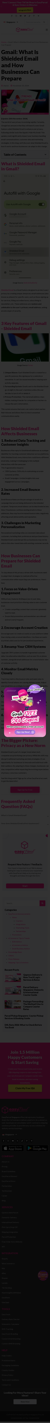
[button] (43, 689)
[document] (25, 711)
